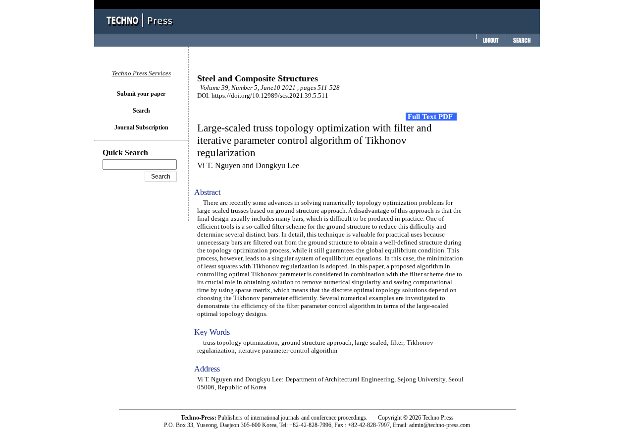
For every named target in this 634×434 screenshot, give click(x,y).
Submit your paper (141, 93)
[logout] (490, 43)
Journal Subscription (141, 127)
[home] (141, 28)
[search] (521, 43)
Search (141, 110)
